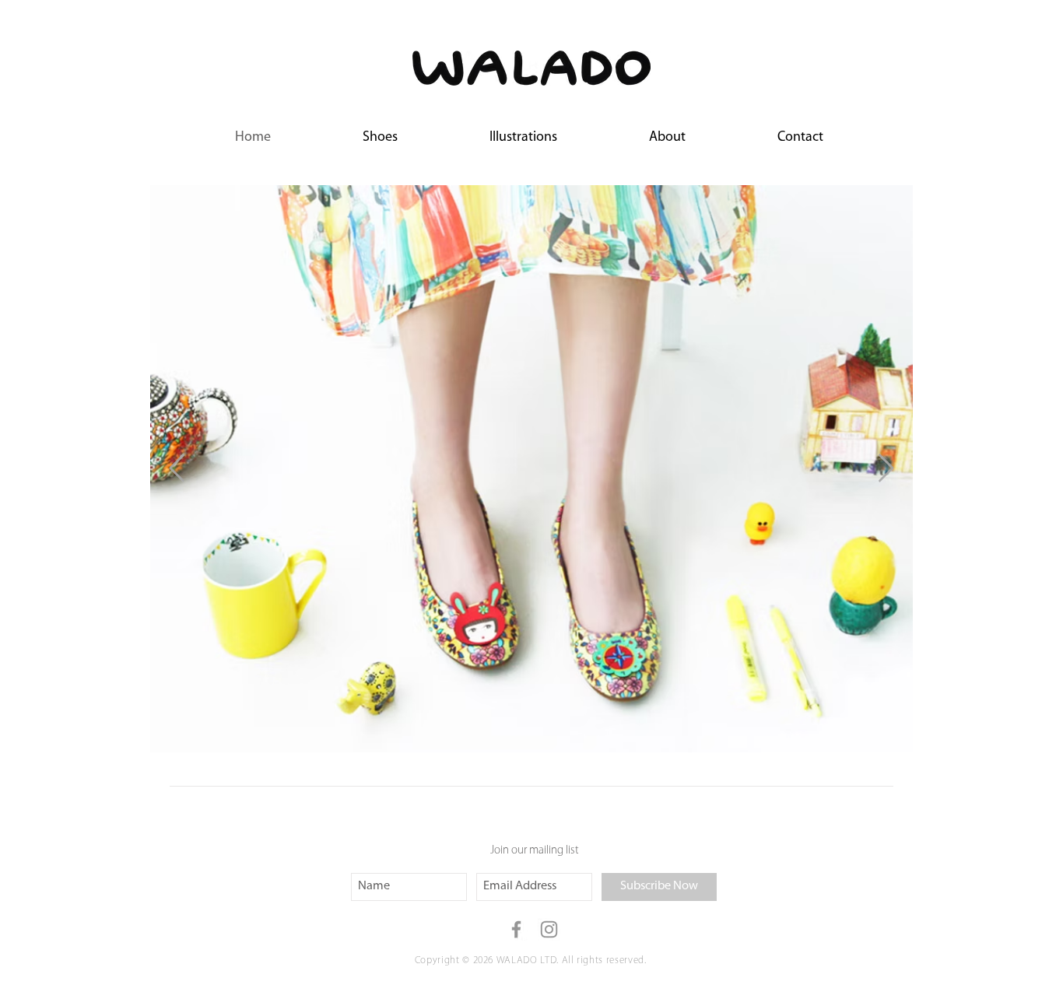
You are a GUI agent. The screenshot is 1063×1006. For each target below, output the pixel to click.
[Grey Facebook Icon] (516, 929)
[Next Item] (886, 469)
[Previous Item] (177, 469)
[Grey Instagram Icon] (549, 929)
